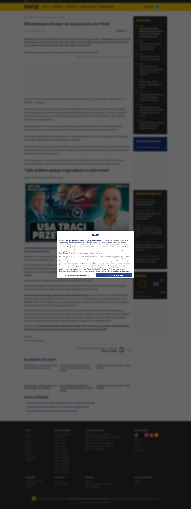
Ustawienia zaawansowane (77, 275)
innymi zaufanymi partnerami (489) (101, 241)
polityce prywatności (101, 263)
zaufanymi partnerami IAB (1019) (76, 241)
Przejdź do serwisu (114, 275)
